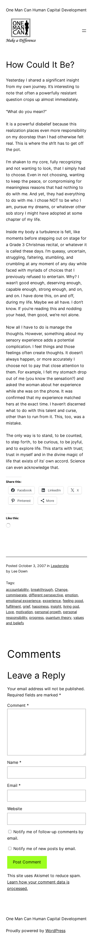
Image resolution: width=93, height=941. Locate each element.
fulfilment (13, 606)
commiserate (16, 595)
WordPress (55, 930)
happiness (40, 606)
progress (36, 617)
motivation (24, 612)
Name (14, 762)
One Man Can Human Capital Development (46, 9)
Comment (18, 705)
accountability (17, 589)
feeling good (73, 601)
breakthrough (42, 589)
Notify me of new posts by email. (44, 848)
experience (52, 601)
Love (10, 612)
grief (26, 606)
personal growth (48, 612)
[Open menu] (84, 31)
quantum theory (58, 617)
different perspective (46, 595)
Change (61, 589)
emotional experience (23, 601)
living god (71, 606)
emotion (71, 595)
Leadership (60, 566)
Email (14, 785)
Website (14, 808)
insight (56, 606)
